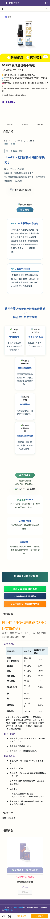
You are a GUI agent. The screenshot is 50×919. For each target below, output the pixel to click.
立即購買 (39, 916)
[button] (46, 868)
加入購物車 (21, 916)
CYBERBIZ (8, 910)
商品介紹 (9, 124)
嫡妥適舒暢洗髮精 (25, 882)
